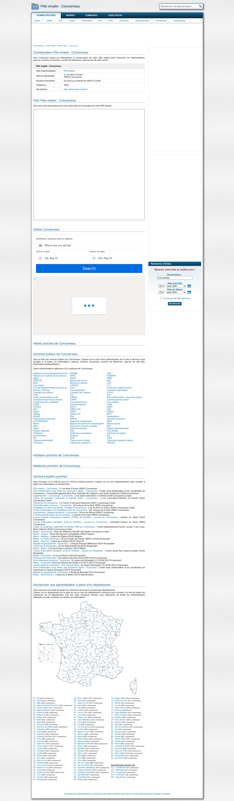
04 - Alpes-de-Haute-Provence (46, 705)
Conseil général (77, 390)
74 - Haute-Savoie (118, 708)
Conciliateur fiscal (78, 402)
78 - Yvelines (116, 717)
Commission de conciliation (46, 402)
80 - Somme (116, 722)
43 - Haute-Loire (80, 717)
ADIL (109, 373)
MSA (35, 426)
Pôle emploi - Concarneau (45, 488)
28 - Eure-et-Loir (40, 760)
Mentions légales (153, 794)
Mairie (37, 21)
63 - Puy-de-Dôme (81, 765)
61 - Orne (78, 760)
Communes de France (102, 794)
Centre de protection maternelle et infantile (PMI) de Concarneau (64, 527)
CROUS (37, 407)
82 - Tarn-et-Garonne (120, 727)
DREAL (36, 414)
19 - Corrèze (38, 741)
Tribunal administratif (43, 440)
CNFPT (73, 400)
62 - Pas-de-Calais (81, 763)
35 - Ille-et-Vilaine (81, 698)
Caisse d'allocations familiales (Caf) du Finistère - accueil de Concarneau (70, 522)
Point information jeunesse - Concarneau (52, 505)
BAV (109, 380)
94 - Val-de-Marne (118, 756)
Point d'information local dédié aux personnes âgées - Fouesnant (65, 567)
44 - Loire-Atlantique (82, 720)
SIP (34, 438)
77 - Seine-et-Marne (119, 715)
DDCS (73, 407)
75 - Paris (115, 710)
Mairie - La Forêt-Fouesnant (46, 539)
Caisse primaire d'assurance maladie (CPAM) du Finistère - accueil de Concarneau (75, 517)
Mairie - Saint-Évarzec (43, 575)
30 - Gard (37, 770)
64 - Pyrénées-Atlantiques (84, 767)
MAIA (109, 421)
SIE (108, 435)
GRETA (73, 419)
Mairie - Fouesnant (42, 563)
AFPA (72, 376)
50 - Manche (79, 734)
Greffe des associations (81, 433)
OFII (109, 426)
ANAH (73, 378)
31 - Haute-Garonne (41, 772)
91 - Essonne (116, 748)
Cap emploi (38, 385)
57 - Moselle (79, 751)
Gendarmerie (161, 21)
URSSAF (111, 443)
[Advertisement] (117, 33)
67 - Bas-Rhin (79, 775)
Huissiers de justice (116, 419)
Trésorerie (38, 443)
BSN (35, 383)
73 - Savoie (115, 705)
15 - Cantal (37, 732)
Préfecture (124, 21)
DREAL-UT (75, 414)
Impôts (72, 21)
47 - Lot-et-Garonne (82, 727)
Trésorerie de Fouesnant (44, 558)
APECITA (37, 380)
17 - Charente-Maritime (42, 736)
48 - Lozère (78, 729)
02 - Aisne (37, 700)
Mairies (70, 15)
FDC (72, 416)
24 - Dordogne (39, 751)
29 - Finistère (38, 763)
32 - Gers (37, 775)
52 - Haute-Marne (81, 739)
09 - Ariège (37, 717)
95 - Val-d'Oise (117, 758)
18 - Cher (37, 739)
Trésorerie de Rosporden (45, 546)
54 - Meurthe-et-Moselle (84, 744)
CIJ (71, 395)
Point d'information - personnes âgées (124, 397)
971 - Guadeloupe (118, 767)
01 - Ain (36, 698)
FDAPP (36, 416)
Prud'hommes (39, 435)
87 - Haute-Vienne (118, 739)
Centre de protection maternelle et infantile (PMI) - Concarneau (65, 498)
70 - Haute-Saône (118, 698)
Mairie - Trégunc (40, 534)
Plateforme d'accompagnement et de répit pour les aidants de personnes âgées (50, 375)
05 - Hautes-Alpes (40, 708)
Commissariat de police (118, 400)
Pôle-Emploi (87, 21)
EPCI (111, 21)
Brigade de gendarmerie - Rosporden (50, 543)
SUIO (109, 438)
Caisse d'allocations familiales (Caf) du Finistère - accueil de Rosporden (68, 551)
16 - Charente (39, 734)
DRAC (36, 411)
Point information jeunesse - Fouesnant (51, 560)
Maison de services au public (83, 426)
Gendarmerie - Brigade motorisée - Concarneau (55, 512)
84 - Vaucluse (116, 732)
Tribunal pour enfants (80, 440)
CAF (61, 21)
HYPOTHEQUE (40, 421)
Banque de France (78, 380)
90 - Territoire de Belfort (121, 746)
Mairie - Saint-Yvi (41, 541)
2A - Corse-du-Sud (41, 765)
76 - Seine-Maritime (119, 712)
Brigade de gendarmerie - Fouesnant (50, 572)
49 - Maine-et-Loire (82, 732)
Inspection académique (81, 421)
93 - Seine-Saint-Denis (120, 753)
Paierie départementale (118, 428)
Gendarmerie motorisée (44, 419)
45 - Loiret (78, 722)
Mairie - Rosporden (42, 555)
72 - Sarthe (115, 703)
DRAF (73, 411)
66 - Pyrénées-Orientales (84, 772)
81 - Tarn (115, 724)
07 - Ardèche (38, 712)
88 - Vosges (116, 741)
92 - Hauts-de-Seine (119, 751)
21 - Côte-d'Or (39, 744)
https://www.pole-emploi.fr (76, 89)
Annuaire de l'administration (77, 794)
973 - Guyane (116, 772)
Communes (91, 15)
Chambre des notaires (80, 392)
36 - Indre (78, 700)
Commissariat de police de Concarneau (51, 515)
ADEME (73, 373)
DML (109, 409)
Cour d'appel (113, 402)
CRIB (109, 404)
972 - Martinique (117, 770)
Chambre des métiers (43, 392)
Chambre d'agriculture (117, 390)
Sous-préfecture (142, 21)
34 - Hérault (38, 779)
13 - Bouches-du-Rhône (43, 727)
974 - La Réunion (118, 775)
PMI (100, 21)
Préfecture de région (116, 433)
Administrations (46, 15)
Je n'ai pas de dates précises (176, 298)
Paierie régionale (41, 431)
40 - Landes (79, 710)
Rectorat (74, 435)
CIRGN (73, 397)
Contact (166, 794)
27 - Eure (37, 758)
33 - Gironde (38, 777)
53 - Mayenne (79, 741)
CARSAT (74, 385)
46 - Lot (77, 724)
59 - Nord (78, 756)
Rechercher (175, 303)
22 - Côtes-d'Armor (41, 746)
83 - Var (114, 729)
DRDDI (110, 411)
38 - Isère (78, 705)
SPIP (72, 438)
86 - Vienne (115, 736)
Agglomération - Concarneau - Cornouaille (53, 496)
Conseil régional (77, 404)
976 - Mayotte (116, 777)
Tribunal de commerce (80, 443)
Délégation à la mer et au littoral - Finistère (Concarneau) (59, 508)
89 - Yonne (115, 744)
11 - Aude (37, 722)
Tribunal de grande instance (120, 440)
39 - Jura (77, 708)
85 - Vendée (116, 734)
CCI (108, 385)
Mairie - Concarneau (42, 531)
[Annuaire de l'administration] (35, 6)
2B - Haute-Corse (40, 767)
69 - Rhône (78, 779)
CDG (72, 388)
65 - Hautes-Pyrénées (83, 770)
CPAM (49, 21)
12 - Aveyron (38, 724)
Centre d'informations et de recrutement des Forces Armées (48, 398)
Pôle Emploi (69, 71)
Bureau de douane (79, 383)
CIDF (35, 395)
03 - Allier (37, 703)
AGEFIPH (111, 376)
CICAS (110, 392)
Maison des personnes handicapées (87, 423)
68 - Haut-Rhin (80, 777)
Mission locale (113, 423)
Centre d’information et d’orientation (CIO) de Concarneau (60, 510)
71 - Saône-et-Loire (119, 700)
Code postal (115, 15)
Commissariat (179, 21)
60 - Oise (78, 758)
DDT (35, 409)
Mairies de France (122, 794)
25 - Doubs (37, 753)
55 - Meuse (78, 746)
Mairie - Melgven (41, 536)
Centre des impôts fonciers (119, 388)
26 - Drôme (38, 756)
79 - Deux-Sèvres (118, 720)
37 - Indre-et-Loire (81, 703)
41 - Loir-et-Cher (81, 712)
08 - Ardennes (39, 715)
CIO (108, 395)
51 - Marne (78, 736)
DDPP (110, 407)
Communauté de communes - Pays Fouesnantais (56, 565)
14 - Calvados (39, 729)
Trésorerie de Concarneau (45, 503)
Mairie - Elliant (40, 548)
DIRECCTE (75, 409)
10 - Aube (37, 720)
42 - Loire (78, 715)
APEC (110, 378)
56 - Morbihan (79, 748)
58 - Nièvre (78, 753)
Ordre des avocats (78, 428)
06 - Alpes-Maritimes (41, 710)
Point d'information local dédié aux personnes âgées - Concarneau (65, 491)
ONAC (36, 428)
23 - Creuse (38, 748)
